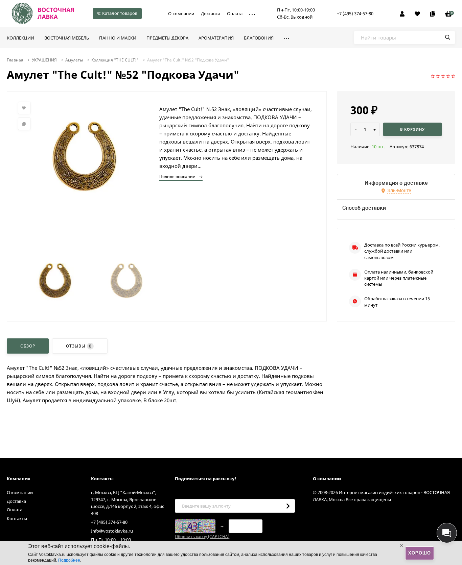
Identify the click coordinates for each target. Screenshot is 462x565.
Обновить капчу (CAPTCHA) (202, 536)
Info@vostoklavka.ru (112, 531)
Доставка (210, 13)
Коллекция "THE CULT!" (115, 60)
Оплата (234, 13)
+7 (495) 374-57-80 (355, 13)
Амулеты (74, 60)
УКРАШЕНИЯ (44, 60)
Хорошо (419, 553)
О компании (181, 13)
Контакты (17, 518)
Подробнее (69, 560)
